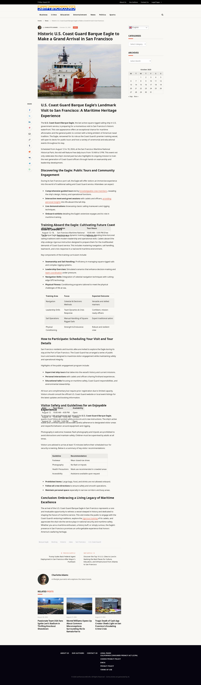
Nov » (136, 96)
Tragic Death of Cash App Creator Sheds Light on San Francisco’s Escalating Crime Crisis (108, 624)
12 (161, 81)
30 (146, 92)
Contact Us (145, 2)
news (71, 542)
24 (151, 88)
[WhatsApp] (29, 169)
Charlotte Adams (51, 27)
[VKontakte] (29, 157)
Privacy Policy (107, 666)
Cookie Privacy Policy (110, 659)
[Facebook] (29, 110)
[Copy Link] (29, 139)
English (135, 27)
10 (151, 81)
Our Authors (133, 2)
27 (131, 92)
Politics (102, 14)
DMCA (102, 663)
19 (161, 85)
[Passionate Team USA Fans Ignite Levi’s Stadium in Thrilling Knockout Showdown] (51, 606)
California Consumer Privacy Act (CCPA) (119, 655)
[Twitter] (29, 116)
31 (151, 92)
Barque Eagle (44, 542)
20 (131, 88)
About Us (123, 2)
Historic (63, 542)
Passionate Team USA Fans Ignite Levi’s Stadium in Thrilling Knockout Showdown (50, 624)
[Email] (29, 133)
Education (65, 14)
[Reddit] (29, 151)
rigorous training (90, 518)
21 (136, 88)
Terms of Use (106, 670)
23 (146, 88)
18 (156, 85)
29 (141, 92)
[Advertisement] (106, 7)
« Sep (130, 96)
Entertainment (80, 14)
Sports (112, 14)
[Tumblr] (29, 145)
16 (146, 85)
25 (156, 88)
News (93, 14)
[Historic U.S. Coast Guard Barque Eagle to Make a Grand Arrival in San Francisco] (79, 71)
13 (131, 85)
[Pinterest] (29, 128)
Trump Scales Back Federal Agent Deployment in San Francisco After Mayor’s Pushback (58, 559)
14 (136, 85)
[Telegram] (29, 163)
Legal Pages (156, 2)
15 (141, 85)
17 (151, 85)
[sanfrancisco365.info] (56, 8)
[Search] (162, 14)
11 (156, 81)
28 (136, 92)
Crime (54, 14)
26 (161, 88)
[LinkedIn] (29, 122)
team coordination (53, 272)
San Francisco (81, 542)
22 (141, 88)
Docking (54, 542)
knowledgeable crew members (93, 191)
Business (43, 14)
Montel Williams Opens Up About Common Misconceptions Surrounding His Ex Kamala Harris (79, 626)
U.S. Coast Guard (95, 542)
